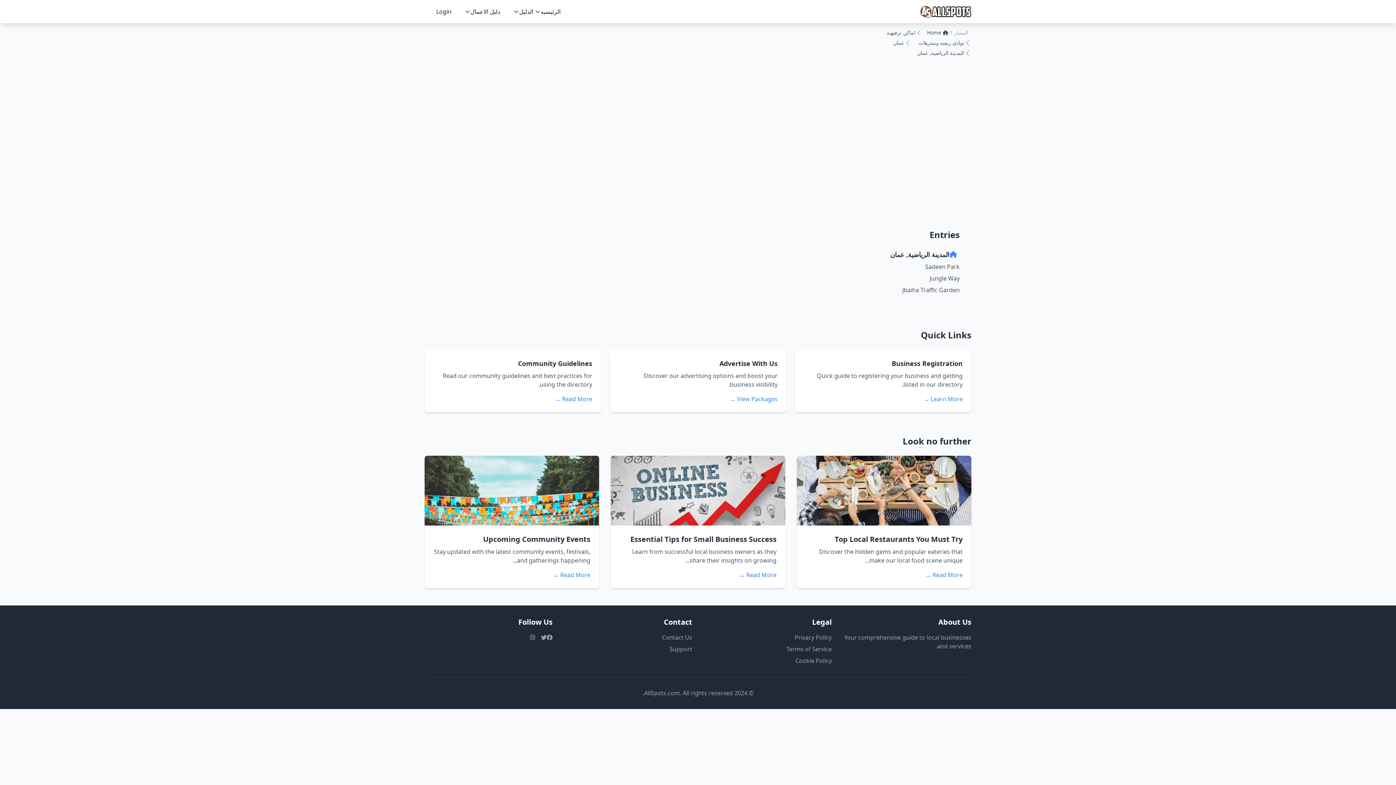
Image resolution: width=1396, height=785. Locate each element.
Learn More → (943, 399)
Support (681, 649)
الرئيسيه (551, 12)
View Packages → (754, 399)
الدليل (526, 12)
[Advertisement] (698, 161)
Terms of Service (809, 649)
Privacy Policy (813, 637)
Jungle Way (945, 278)
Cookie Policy (813, 661)
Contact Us (677, 637)
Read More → (573, 399)
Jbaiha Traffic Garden (931, 290)
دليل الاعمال (485, 12)
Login (444, 12)
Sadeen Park (942, 267)
